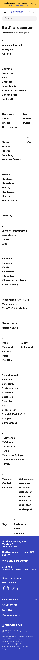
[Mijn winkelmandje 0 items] (34, 11)
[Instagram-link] (13, 588)
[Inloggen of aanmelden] (29, 11)
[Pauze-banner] (32, 4)
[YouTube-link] (8, 588)
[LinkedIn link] (17, 588)
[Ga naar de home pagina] (17, 12)
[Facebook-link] (3, 588)
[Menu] (4, 11)
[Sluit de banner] (35, 4)
